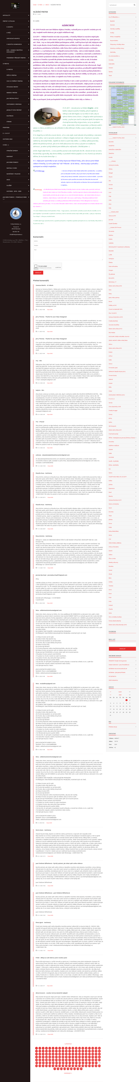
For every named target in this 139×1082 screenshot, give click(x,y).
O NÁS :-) (6, 145)
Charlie (111, 609)
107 (56, 1063)
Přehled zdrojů (113, 727)
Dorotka (111, 512)
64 (46, 1057)
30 (66, 1051)
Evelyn (110, 352)
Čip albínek (112, 274)
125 (50, 1066)
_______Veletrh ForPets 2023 (116, 127)
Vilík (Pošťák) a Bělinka (115, 543)
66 (53, 1057)
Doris (110, 589)
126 (53, 1066)
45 (49, 1054)
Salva (110, 613)
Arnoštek (111, 457)
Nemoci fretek (12, 92)
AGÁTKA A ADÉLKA (114, 445)
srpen (120, 692)
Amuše (111, 184)
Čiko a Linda (112, 558)
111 (70, 1063)
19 (96, 1048)
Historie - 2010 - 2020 (14, 191)
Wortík (111, 188)
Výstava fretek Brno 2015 (116, 317)
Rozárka (111, 566)
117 (90, 1063)
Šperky (111, 71)
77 (89, 1057)
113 (76, 1063)
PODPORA (6, 127)
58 (93, 1054)
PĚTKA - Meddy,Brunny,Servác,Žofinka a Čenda (122, 438)
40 (99, 1051)
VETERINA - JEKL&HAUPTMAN (117, 672)
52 (73, 1054)
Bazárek (112, 21)
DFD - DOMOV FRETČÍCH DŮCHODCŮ (15, 51)
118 (93, 1063)
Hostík (110, 157)
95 (83, 1060)
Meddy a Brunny (113, 562)
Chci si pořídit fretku (15, 81)
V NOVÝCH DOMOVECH (14, 44)
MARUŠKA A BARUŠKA (115, 149)
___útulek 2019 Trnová (115, 227)
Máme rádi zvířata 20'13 (115, 329)
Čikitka (111, 262)
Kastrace (10, 116)
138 (93, 1066)
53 (76, 1054)
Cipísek (111, 449)
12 (73, 1048)
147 (74, 1069)
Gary (110, 290)
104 (46, 1063)
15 (83, 1048)
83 (43, 1060)
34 (79, 1051)
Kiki (110, 181)
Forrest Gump (113, 375)
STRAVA (9, 121)
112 (73, 1063)
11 (69, 1048)
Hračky (112, 33)
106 (53, 1063)
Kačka (110, 480)
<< (110, 692)
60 (99, 1054)
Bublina (111, 235)
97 (89, 1060)
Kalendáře (111, 64)
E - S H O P (6, 133)
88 (59, 1060)
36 (86, 1051)
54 (79, 1054)
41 (36, 1054)
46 (53, 1054)
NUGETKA (111, 145)
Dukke (110, 239)
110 (66, 1063)
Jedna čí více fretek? (14, 110)
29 (63, 1051)
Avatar (110, 383)
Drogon (111, 270)
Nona (110, 523)
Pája (110, 196)
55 (83, 1054)
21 (36, 1051)
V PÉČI (9, 33)
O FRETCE (6, 64)
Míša (110, 387)
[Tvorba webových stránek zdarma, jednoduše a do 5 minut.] (14, 240)
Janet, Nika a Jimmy (114, 297)
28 (59, 1051)
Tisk (26, 240)
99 (96, 1060)
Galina (110, 554)
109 (63, 1063)
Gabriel (111, 379)
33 (76, 1051)
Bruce (110, 301)
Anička (110, 582)
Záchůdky (113, 52)
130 (66, 1066)
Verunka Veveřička (114, 325)
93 (76, 1060)
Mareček (111, 251)
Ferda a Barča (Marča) (115, 621)
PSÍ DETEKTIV (112, 676)
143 (61, 1069)
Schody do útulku (114, 165)
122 (40, 1066)
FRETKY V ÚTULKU (9, 21)
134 (79, 1066)
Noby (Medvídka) (113, 531)
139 (96, 1066)
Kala (110, 208)
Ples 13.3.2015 (112, 313)
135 (83, 1066)
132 (73, 1066)
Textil (110, 75)
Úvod (34, 5)
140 (99, 1066)
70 (66, 1057)
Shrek (110, 574)
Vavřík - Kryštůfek (114, 461)
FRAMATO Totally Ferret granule (118, 661)
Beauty (111, 496)
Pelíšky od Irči (112, 305)
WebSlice (21, 240)
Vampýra (111, 258)
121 (36, 1066)
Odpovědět (50, 309)
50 (66, 1054)
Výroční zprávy (12, 151)
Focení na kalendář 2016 (115, 309)
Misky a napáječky (115, 36)
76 (86, 1057)
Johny (110, 418)
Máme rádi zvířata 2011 (115, 430)
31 (69, 1051)
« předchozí (68, 1044)
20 (99, 1048)
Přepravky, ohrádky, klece (117, 44)
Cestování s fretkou (14, 104)
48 (59, 1054)
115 (83, 1063)
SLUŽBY (9, 185)
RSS (17, 240)
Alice (110, 204)
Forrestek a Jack (113, 367)
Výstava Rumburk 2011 (115, 500)
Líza (110, 539)
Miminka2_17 (112, 282)
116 (86, 1063)
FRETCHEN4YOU (113, 680)
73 (76, 1057)
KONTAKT (10, 156)
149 (81, 1069)
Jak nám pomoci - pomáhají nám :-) (15, 198)
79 (96, 1057)
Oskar (110, 391)
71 (69, 1057)
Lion (110, 192)
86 (53, 1060)
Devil (110, 492)
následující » (68, 1073)
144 (65, 1069)
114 (80, 1063)
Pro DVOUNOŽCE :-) (114, 56)
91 (69, 1060)
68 (59, 1057)
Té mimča (111, 231)
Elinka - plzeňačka (114, 465)
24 (46, 1051)
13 (76, 1048)
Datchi (110, 551)
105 (50, 1063)
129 (63, 1066)
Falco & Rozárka (113, 266)
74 (79, 1057)
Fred (110, 597)
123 (43, 1066)
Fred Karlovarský (113, 434)
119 (96, 1063)
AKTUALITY (6, 15)
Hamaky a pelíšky (115, 29)
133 (76, 1066)
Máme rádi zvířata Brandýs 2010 (118, 625)
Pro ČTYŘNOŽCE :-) (114, 17)
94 (79, 1060)
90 (66, 1060)
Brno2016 (111, 278)
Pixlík (110, 527)
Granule (112, 25)
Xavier (110, 570)
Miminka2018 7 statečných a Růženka (119, 247)
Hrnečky (111, 60)
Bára (110, 578)
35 (83, 1051)
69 (63, 1057)
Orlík (110, 200)
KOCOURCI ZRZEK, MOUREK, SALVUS (119, 336)
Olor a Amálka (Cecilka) (115, 617)
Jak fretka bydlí (13, 98)
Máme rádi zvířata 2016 (115, 286)
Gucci (110, 508)
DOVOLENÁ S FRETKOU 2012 (117, 395)
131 (69, 1066)
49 (63, 1054)
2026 (120, 695)
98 (93, 1060)
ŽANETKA (111, 153)
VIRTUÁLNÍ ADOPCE (13, 38)
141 (55, 1069)
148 (78, 1069)
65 (49, 1057)
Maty (110, 293)
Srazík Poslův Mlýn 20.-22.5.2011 (118, 477)
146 (71, 1069)
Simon (110, 364)
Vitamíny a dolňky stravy (117, 48)
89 (63, 1060)
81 (36, 1060)
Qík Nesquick (112, 426)
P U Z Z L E (111, 399)
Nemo (110, 473)
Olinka (110, 169)
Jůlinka (110, 519)
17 (89, 1048)
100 (99, 1060)
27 (56, 1051)
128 (60, 1066)
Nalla (110, 360)
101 (37, 1063)
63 (43, 1057)
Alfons (110, 344)
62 (40, 1057)
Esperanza (112, 488)
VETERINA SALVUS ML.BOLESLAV (118, 668)
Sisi (110, 469)
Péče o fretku (12, 75)
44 (46, 1054)
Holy (110, 601)
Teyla (110, 515)
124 (46, 1066)
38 (93, 1051)
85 (49, 1060)
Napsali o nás (12, 168)
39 (96, 1051)
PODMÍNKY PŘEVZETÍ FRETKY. (16, 58)
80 (99, 1057)
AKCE (8, 179)
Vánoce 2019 (112, 216)
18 (93, 1048)
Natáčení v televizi (13, 174)
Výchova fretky (12, 87)
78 (93, 1057)
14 (79, 1048)
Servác (110, 403)
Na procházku (114, 40)
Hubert (111, 605)
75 (83, 1057)
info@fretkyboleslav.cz (16, 234)
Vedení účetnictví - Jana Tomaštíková (119, 665)
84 (46, 1060)
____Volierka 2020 (113, 212)
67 (56, 1057)
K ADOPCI (10, 27)
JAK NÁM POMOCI (12, 162)
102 (40, 1063)
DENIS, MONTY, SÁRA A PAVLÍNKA (118, 340)
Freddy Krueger (113, 410)
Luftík (110, 255)
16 (86, 1048)
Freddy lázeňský (113, 321)
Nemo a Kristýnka (114, 504)
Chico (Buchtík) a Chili (115, 406)
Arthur (110, 356)
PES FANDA (112, 332)
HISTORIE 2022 (7, 139)
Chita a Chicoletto (114, 547)
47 (56, 1054)
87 (56, 1060)
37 (89, 1051)
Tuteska (111, 586)
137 (89, 1066)
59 (96, 1054)
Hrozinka (111, 441)
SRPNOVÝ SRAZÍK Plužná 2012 (117, 371)
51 (69, 1054)
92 (73, 1060)
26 (53, 1051)
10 (66, 1048)
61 (36, 1057)
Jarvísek (111, 219)
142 (58, 1069)
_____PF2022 (112, 161)
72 (73, 1057)
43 (43, 1054)
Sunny (110, 414)
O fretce (10, 69)
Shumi (110, 177)
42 (40, 1054)
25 (49, 1051)
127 (56, 1066)
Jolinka (110, 484)
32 (73, 1051)
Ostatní (111, 68)
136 (86, 1066)
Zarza (110, 535)
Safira (110, 422)
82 (40, 1060)
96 (86, 1060)
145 (68, 1069)
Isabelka (111, 243)
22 (40, 1051)
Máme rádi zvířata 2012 (115, 348)
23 (43, 1051)
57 (89, 1054)
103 (43, 1063)
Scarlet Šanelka (113, 223)
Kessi (110, 593)
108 (60, 1063)
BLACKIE (111, 142)
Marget (111, 173)
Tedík (110, 453)
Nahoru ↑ (20, 242)
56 (86, 1054)
